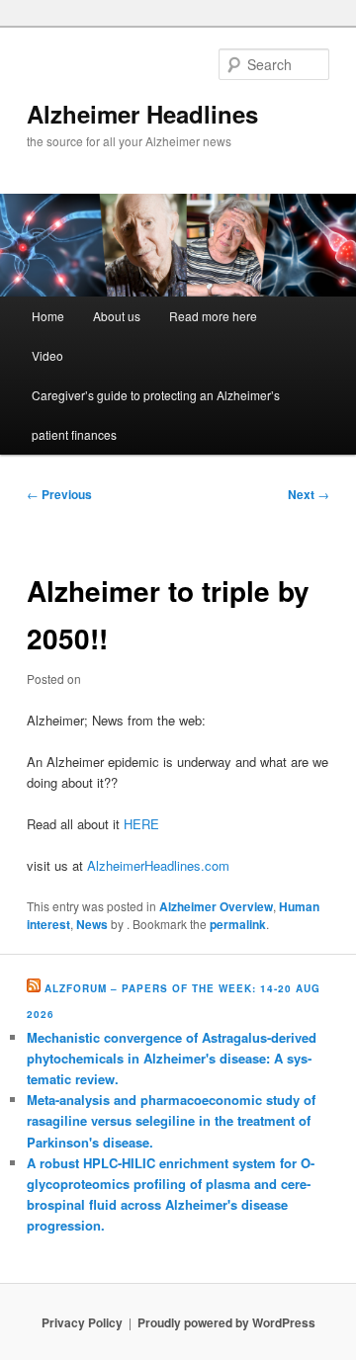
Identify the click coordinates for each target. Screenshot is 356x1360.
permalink (238, 924)
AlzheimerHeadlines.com (158, 865)
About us (116, 315)
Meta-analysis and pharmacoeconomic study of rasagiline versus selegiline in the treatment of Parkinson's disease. (171, 1120)
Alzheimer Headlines (142, 113)
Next (308, 494)
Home (48, 315)
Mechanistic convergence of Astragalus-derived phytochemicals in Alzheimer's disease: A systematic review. (171, 1058)
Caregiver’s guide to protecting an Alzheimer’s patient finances (156, 414)
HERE (141, 823)
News (92, 924)
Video (47, 355)
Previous (59, 494)
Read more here (213, 315)
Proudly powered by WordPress (226, 1322)
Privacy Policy (82, 1322)
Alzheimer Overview (216, 906)
